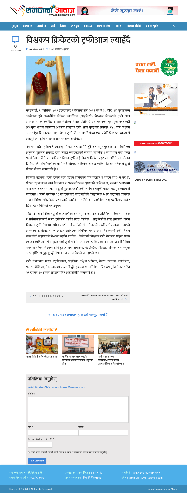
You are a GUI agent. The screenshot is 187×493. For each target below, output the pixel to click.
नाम (30, 427)
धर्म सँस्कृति (152, 26)
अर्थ (53, 26)
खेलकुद (75, 26)
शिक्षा (63, 26)
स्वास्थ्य (88, 26)
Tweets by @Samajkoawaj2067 (150, 180)
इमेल (81, 427)
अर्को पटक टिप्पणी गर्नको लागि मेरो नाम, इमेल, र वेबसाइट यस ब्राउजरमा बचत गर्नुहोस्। (69, 452)
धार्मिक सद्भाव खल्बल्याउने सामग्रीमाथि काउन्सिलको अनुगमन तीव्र (77, 360)
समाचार (27, 26)
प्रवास (119, 26)
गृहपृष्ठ (15, 26)
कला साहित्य (103, 26)
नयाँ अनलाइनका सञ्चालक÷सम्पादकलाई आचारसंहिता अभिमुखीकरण (111, 360)
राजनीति (41, 26)
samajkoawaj (35, 49)
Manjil (174, 489)
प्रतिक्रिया (31, 394)
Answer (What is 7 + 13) (41, 439)
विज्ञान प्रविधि (134, 26)
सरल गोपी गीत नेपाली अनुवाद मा (41, 357)
